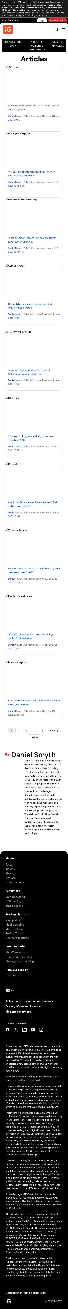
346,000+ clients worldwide (37, 46)
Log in (42, 20)
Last (33, 737)
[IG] (8, 29)
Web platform (14, 920)
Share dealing (14, 905)
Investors (36, 1006)
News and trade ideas (19, 956)
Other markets (15, 882)
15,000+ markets (58, 44)
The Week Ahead (16, 952)
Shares (10, 873)
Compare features (17, 937)
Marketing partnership (31, 1292)
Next (52, 730)
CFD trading (13, 901)
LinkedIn (24, 1030)
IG (7, 1000)
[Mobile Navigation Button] (63, 29)
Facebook (8, 1030)
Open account (57, 20)
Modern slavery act (18, 1011)
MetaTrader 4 (14, 929)
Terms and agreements (38, 1000)
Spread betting (15, 896)
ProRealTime (14, 933)
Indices (10, 868)
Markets (11, 858)
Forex (9, 864)
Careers (11, 1292)
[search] (56, 29)
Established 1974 (13, 44)
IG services (13, 890)
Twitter (16, 1030)
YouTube (33, 1030)
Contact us (12, 975)
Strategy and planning (20, 961)
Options (11, 877)
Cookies (22, 1006)
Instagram (41, 1030)
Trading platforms (17, 914)
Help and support (17, 969)
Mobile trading (15, 924)
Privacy (10, 1006)
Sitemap (15, 1000)
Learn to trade (15, 946)
